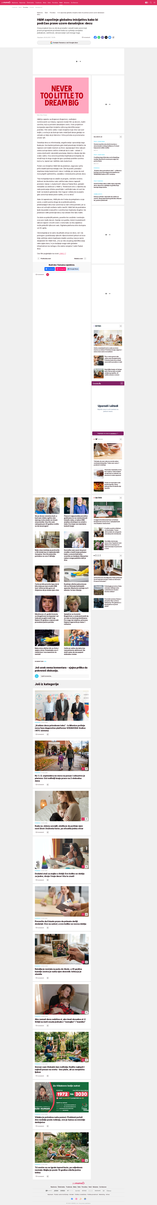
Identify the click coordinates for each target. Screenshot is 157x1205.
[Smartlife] (97, 1191)
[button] (86, 37)
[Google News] (85, 1199)
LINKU (61, 253)
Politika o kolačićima (80, 1194)
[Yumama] (5, 2)
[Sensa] (84, 1191)
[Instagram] (76, 1199)
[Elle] (90, 1191)
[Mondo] (49, 1191)
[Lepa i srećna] (77, 1191)
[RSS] (80, 1199)
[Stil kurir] (103, 1191)
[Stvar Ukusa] (70, 1191)
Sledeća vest (78, 258)
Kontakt (71, 1194)
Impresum (50, 1194)
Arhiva (107, 1194)
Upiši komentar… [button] (46, 676)
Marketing (102, 1194)
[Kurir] (56, 1191)
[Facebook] (72, 1199)
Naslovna (40, 12)
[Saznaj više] (120, 326)
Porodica (52, 12)
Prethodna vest (46, 258)
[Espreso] (62, 1191)
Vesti (46, 12)
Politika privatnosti (92, 1194)
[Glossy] (109, 1191)
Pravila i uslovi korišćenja (61, 1194)
